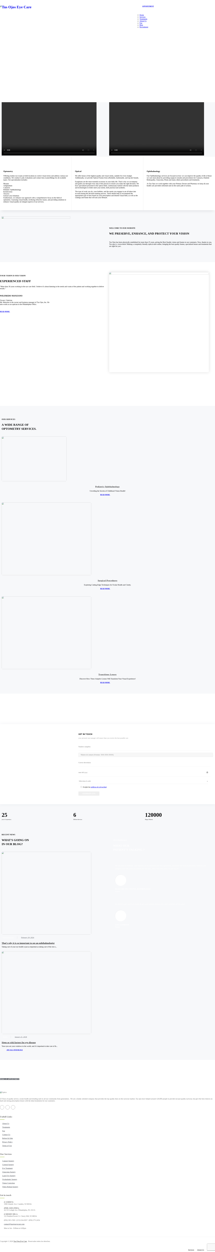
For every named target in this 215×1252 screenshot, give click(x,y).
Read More (5, 311)
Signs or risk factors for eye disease (19, 1042)
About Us (5, 1123)
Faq (3, 1131)
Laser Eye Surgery (8, 1176)
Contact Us (6, 1135)
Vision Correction (8, 1183)
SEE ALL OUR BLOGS (14, 1050)
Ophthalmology (8, 937)
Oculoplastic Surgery (9, 1179)
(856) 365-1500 (9, 2)
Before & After (7, 1138)
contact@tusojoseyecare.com (14, 1224)
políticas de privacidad (98, 787)
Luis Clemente (122, 924)
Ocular (5, 1037)
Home (142, 15)
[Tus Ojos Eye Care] (15, 7)
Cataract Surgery (8, 1161)
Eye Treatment (7, 1168)
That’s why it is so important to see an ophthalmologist (28, 943)
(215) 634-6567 (20, 2)
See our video (11, 379)
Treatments (6, 1127)
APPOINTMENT (148, 6)
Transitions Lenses (107, 674)
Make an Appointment (9, 1079)
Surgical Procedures (107, 580)
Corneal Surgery (8, 1165)
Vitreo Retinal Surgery (10, 1187)
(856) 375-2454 (32, 2)
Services (142, 17)
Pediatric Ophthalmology (107, 487)
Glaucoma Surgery (9, 1172)
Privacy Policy (7, 1142)
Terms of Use (7, 1146)
